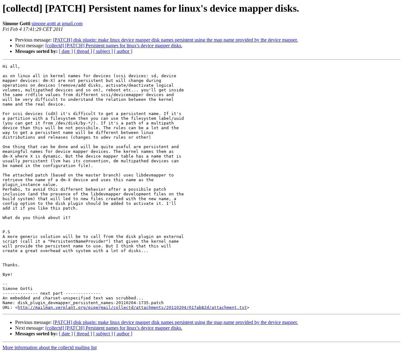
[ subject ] (103, 51)
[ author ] (123, 51)
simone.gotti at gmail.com (56, 23)
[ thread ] (83, 51)
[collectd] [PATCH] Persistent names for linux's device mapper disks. (113, 45)
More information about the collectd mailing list (50, 347)
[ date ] (66, 51)
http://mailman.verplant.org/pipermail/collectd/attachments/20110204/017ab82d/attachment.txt (132, 307)
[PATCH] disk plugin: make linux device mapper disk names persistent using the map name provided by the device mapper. (175, 40)
